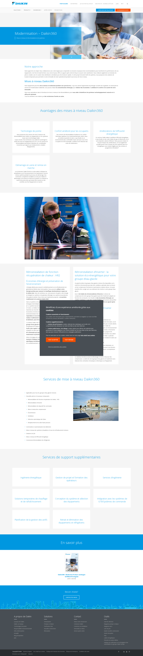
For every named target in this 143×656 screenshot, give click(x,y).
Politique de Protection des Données (55, 651)
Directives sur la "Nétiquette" (19, 654)
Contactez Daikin (78, 624)
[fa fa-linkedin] (124, 651)
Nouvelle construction (50, 628)
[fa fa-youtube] (126, 651)
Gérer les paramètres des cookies (57, 347)
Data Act (30, 654)
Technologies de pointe (20, 626)
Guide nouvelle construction (111, 631)
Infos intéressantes (19, 631)
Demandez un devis (79, 628)
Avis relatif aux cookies (39, 651)
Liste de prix (107, 628)
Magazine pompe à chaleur (111, 624)
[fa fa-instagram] (129, 651)
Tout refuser (69, 340)
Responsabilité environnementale (23, 628)
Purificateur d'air (48, 626)
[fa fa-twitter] (121, 651)
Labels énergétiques (109, 638)
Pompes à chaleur (49, 624)
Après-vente (48, 10)
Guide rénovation (108, 633)
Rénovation (47, 631)
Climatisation (47, 621)
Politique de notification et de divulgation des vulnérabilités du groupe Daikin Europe (116, 643)
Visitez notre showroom (80, 621)
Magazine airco (108, 626)
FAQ (105, 635)
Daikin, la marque (18, 624)
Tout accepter (53, 340)
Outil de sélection (108, 621)
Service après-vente (79, 631)
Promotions (58, 10)
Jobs (15, 638)
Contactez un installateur (80, 626)
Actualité (16, 633)
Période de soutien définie (111, 640)
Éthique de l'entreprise (72, 651)
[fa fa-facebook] (118, 651)
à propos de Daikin (19, 621)
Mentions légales (27, 651)
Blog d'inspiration (18, 635)
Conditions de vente (84, 651)
